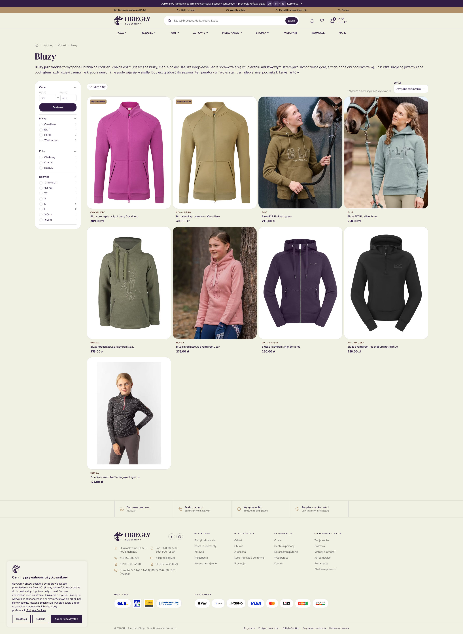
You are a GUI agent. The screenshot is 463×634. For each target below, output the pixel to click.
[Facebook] (171, 536)
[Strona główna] (37, 45)
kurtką (385, 67)
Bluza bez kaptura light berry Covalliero (114, 216)
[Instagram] (179, 536)
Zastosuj (57, 107)
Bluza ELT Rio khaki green (277, 216)
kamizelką (366, 67)
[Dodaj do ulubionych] (165, 102)
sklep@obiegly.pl (165, 557)
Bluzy (74, 45)
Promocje (318, 32)
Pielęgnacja (230, 32)
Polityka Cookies (36, 610)
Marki (343, 32)
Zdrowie (199, 32)
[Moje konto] (312, 20)
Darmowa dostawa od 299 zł (132, 10)
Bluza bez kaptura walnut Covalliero (198, 216)
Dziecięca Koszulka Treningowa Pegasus (115, 477)
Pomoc (345, 10)
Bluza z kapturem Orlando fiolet (281, 346)
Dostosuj (21, 618)
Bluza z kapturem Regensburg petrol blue (373, 346)
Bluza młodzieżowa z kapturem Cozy (112, 346)
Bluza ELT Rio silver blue (362, 216)
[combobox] (228, 21)
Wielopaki (290, 32)
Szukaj (291, 20)
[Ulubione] (322, 20)
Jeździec (147, 32)
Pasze (120, 32)
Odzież (62, 45)
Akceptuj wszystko (66, 618)
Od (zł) (42, 92)
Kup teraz (292, 3)
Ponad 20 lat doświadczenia (293, 10)
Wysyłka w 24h (237, 10)
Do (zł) (63, 92)
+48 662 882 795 (129, 557)
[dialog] (47, 594)
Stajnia (261, 32)
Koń (173, 32)
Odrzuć (40, 618)
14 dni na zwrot (188, 10)
